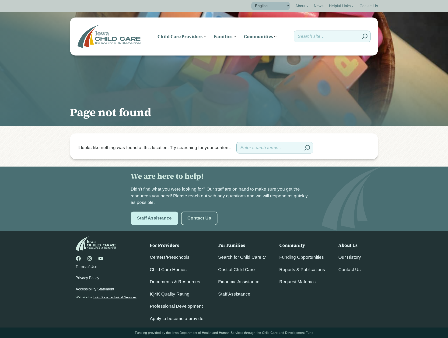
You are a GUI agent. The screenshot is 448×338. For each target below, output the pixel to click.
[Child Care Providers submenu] (205, 36)
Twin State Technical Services (114, 297)
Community (292, 245)
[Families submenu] (235, 36)
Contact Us (199, 218)
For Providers (164, 245)
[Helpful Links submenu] (353, 6)
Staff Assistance (154, 218)
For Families (231, 245)
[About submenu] (307, 6)
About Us (347, 245)
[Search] (364, 36)
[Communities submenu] (275, 36)
